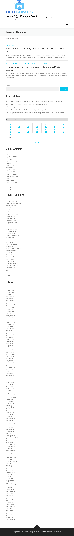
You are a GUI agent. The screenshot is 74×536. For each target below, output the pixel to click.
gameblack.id (9, 427)
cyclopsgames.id (10, 444)
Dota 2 (8, 63)
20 (46, 129)
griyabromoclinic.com (12, 270)
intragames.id (10, 376)
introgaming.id (10, 378)
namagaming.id (10, 294)
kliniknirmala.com (11, 250)
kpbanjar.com (10, 246)
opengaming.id (10, 352)
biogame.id (9, 391)
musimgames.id (10, 322)
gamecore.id (9, 326)
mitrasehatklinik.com (12, 244)
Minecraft (27, 63)
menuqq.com (10, 189)
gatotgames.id (10, 401)
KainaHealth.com (11, 255)
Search (8, 85)
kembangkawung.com (12, 235)
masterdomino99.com (12, 176)
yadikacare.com (10, 259)
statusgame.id (10, 301)
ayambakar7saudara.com (13, 203)
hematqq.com (10, 185)
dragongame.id (10, 519)
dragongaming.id (11, 485)
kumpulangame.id (11, 393)
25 (28, 132)
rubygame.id (9, 361)
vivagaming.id (10, 296)
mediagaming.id (10, 450)
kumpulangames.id (11, 388)
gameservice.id (10, 416)
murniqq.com (10, 187)
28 (55, 132)
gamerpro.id (9, 468)
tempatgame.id (10, 395)
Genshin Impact (17, 63)
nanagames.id (10, 455)
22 (63, 129)
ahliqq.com (9, 159)
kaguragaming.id (10, 472)
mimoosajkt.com (11, 233)
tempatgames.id (10, 380)
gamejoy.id (9, 463)
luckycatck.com (10, 216)
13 (46, 127)
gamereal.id (9, 414)
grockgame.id (10, 365)
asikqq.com (9, 155)
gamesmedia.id (10, 446)
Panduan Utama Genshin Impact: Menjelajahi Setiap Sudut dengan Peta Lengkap (29, 110)
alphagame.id (10, 431)
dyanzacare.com (10, 268)
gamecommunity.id (11, 461)
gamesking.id (9, 495)
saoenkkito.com (10, 210)
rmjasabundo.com (11, 231)
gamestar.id (9, 337)
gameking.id (9, 511)
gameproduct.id (10, 418)
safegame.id (9, 369)
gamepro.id (9, 515)
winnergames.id (10, 354)
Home (7, 38)
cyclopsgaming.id (11, 457)
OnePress (44, 532)
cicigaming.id (9, 406)
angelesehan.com (11, 220)
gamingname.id (10, 474)
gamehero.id (9, 331)
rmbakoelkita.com (11, 218)
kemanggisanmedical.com (13, 248)
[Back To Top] (37, 527)
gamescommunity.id (12, 438)
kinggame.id (9, 517)
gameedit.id (9, 420)
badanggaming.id (11, 423)
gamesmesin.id (10, 305)
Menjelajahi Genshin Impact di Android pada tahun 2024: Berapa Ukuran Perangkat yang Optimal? (34, 101)
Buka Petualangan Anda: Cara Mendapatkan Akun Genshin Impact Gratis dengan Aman (31, 107)
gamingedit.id (10, 408)
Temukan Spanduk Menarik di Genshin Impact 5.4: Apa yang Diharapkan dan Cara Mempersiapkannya (35, 113)
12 (37, 127)
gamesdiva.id (9, 309)
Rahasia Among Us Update (21, 16)
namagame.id (10, 348)
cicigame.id (9, 433)
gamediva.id (9, 333)
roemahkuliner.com (11, 208)
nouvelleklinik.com (11, 253)
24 (19, 132)
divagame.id (9, 346)
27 (46, 132)
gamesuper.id (10, 335)
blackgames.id (10, 403)
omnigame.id (9, 386)
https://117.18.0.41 (11, 170)
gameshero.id (10, 303)
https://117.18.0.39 (11, 161)
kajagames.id (10, 448)
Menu (66, 24)
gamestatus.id (10, 513)
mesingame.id (10, 341)
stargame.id (9, 350)
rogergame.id (10, 429)
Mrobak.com (9, 225)
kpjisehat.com (10, 242)
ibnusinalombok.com (12, 263)
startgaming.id (10, 298)
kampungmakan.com (12, 214)
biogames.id (9, 373)
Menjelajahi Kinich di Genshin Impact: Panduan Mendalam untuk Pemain (27, 104)
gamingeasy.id (10, 470)
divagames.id (9, 318)
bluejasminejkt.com (11, 223)
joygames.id (9, 442)
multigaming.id (10, 489)
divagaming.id (10, 290)
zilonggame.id (10, 358)
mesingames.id (10, 316)
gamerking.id (9, 466)
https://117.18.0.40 (11, 182)
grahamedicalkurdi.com (12, 265)
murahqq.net (9, 167)
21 (55, 129)
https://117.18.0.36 (11, 157)
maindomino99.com (12, 172)
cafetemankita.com (11, 229)
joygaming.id (9, 453)
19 (37, 129)
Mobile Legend (10, 45)
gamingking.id (10, 476)
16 (10, 129)
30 (10, 134)
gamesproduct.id (11, 397)
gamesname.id (10, 498)
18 (28, 129)
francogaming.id (10, 412)
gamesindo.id (10, 307)
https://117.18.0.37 (11, 178)
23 (10, 132)
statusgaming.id (10, 491)
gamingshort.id (10, 410)
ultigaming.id (9, 487)
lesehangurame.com (12, 201)
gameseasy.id (10, 493)
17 (19, 129)
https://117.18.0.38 (11, 174)
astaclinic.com (10, 261)
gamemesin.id (10, 328)
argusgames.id (10, 356)
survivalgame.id (10, 367)
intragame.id (9, 384)
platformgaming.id (11, 478)
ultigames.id (9, 502)
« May (35, 142)
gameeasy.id (9, 508)
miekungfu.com (10, 227)
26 (37, 132)
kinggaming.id (10, 481)
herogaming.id (10, 288)
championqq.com (11, 180)
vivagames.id (9, 320)
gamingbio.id (9, 371)
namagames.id (10, 324)
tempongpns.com (11, 205)
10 (19, 127)
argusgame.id (10, 363)
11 (28, 127)
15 (63, 127)
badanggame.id (10, 436)
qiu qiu (8, 275)
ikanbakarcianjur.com (12, 240)
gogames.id (9, 500)
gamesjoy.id (9, 440)
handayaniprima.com (12, 212)
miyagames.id (10, 399)
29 (63, 132)
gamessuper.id (10, 311)
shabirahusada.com (11, 257)
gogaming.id (9, 483)
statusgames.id (10, 506)
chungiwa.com (10, 238)
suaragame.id (10, 382)
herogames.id (10, 313)
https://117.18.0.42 (11, 165)
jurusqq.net (9, 163)
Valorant (46, 63)
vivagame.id (9, 343)
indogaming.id (10, 292)
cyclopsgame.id (10, 459)
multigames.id (10, 504)
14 (55, 127)
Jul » (39, 142)
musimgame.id (10, 339)
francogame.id (10, 425)
